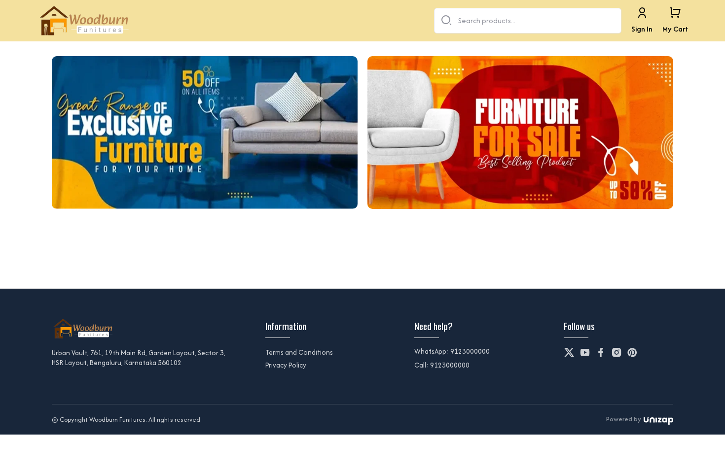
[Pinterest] (632, 352)
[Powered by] (658, 419)
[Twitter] (569, 352)
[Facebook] (600, 352)
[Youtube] (585, 352)
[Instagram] (616, 352)
